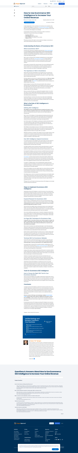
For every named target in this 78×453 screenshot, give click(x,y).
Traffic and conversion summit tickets (21, 407)
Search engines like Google (38, 58)
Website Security (16, 438)
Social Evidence (16, 439)
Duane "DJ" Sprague (36, 341)
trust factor (35, 80)
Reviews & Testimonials (49, 435)
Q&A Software (16, 436)
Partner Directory (27, 439)
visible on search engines (49, 50)
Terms (56, 432)
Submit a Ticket (37, 435)
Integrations (47, 432)
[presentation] (46, 6)
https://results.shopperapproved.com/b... (25, 394)
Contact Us (36, 431)
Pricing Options (26, 431)
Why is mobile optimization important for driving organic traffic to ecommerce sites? (28, 390)
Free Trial (51, 423)
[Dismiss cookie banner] (59, 444)
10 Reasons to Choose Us (49, 431)
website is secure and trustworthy (42, 245)
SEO (34, 312)
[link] (14, 10)
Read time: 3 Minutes (50, 22)
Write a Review (59, 1)
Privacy (56, 431)
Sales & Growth (30, 312)
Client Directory (47, 439)
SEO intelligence (26, 156)
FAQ (46, 438)
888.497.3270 (53, 1)
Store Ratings (16, 431)
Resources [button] (46, 3)
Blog (46, 436)
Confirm (55, 449)
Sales (36, 432)
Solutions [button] (40, 3)
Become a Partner (27, 440)
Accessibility (58, 434)
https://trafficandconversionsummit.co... (25, 405)
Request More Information (39, 436)
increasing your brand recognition (43, 27)
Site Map (46, 440)
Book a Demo (61, 3)
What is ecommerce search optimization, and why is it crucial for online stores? (27, 395)
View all (62, 413)
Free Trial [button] (55, 3)
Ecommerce (37, 312)
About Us (46, 434)
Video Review (16, 435)
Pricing (51, 3)
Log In (64, 1)
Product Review (16, 432)
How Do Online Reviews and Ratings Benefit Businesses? (24, 384)
